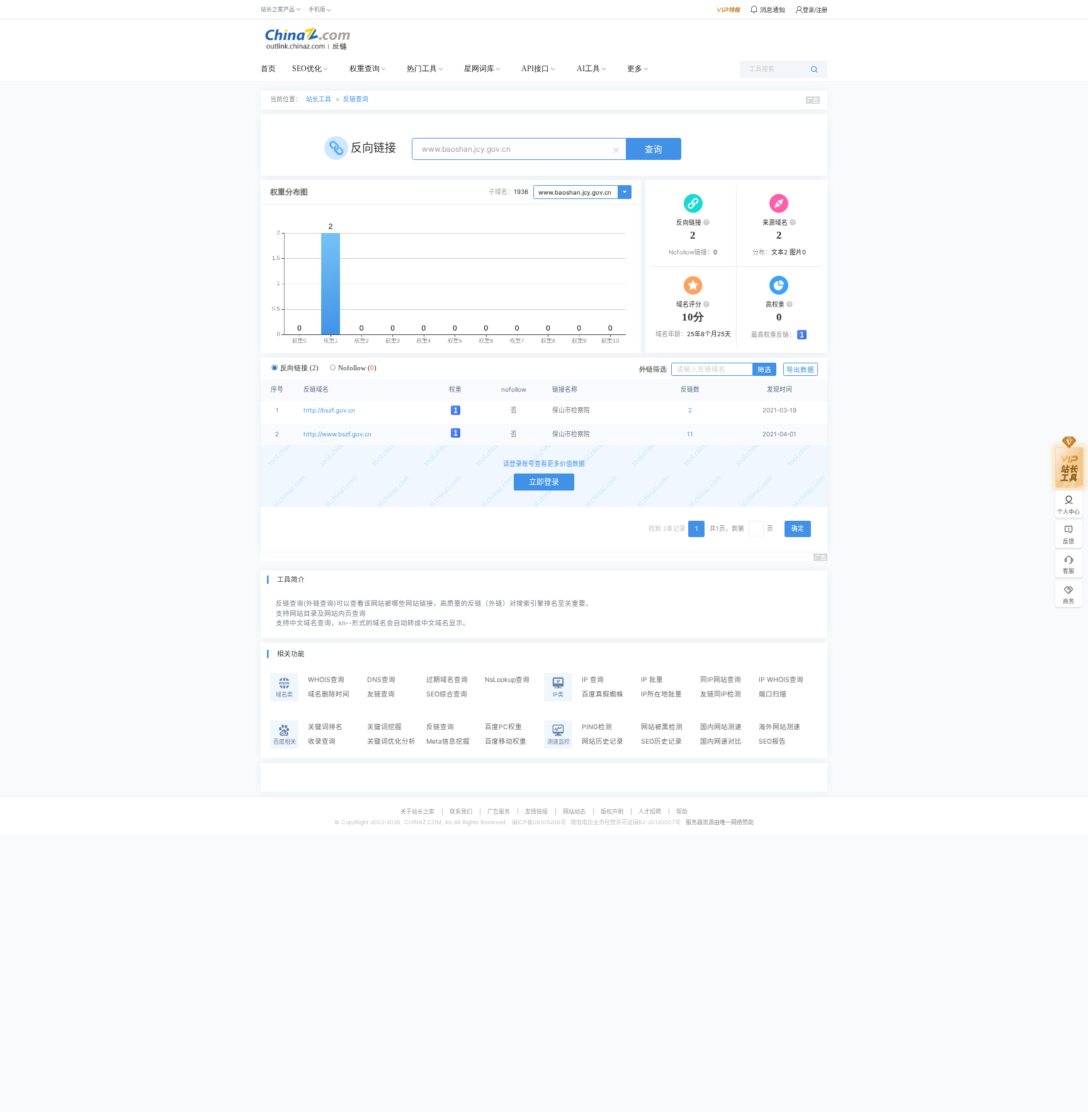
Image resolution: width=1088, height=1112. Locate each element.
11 (690, 434)
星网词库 (479, 68)
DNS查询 (381, 680)
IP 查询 (593, 680)
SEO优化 (307, 68)
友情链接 (536, 811)
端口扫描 (772, 694)
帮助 (682, 811)
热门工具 (422, 68)
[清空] (617, 149)
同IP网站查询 (720, 680)
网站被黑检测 (662, 727)
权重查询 (364, 68)
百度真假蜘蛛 (602, 694)
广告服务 (498, 811)
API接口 (535, 68)
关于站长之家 (417, 811)
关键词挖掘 (384, 727)
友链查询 (381, 694)
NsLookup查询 (507, 680)
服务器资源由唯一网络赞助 (720, 822)
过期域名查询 (447, 680)
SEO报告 (772, 741)
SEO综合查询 (446, 694)
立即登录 (544, 482)
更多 (634, 68)
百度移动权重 (505, 741)
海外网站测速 (779, 727)
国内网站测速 (721, 727)
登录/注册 (815, 9)
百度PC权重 (503, 727)
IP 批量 (652, 680)
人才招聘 (649, 811)
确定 (797, 528)
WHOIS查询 (326, 680)
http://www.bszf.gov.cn (337, 434)
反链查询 (355, 99)
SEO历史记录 (661, 741)
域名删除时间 (328, 694)
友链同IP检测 (720, 694)
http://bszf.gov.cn (329, 410)
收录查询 (322, 741)
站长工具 (318, 99)
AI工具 (588, 68)
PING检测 (597, 727)
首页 (268, 68)
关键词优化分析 (391, 741)
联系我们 (461, 811)
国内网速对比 (721, 741)
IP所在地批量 (661, 694)
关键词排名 (325, 727)
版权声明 (612, 811)
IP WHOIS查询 (781, 680)
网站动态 (574, 811)
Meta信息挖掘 (448, 741)
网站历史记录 (602, 741)
